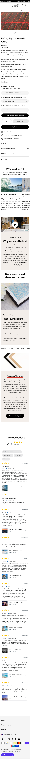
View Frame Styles (15, 416)
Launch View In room (17, 115)
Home (3, 10)
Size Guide (4, 82)
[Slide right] (17, 33)
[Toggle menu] (2, 5)
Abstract (10, 10)
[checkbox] (6, 459)
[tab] (3, 349)
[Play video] (15, 225)
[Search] (22, 5)
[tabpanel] (15, 387)
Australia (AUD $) (9, 734)
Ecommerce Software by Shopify (11, 751)
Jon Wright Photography (13, 749)
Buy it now (15, 127)
